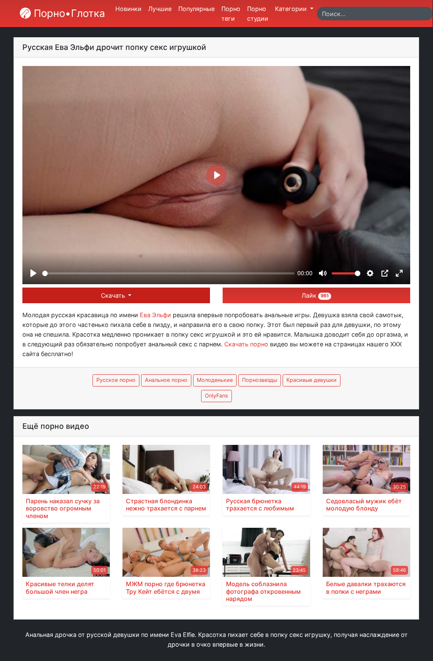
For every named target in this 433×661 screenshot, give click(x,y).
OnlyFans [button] (216, 395)
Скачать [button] (114, 295)
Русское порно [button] (116, 380)
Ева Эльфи (155, 314)
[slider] (168, 273)
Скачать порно (246, 344)
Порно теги (230, 13)
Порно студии (257, 13)
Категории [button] (291, 8)
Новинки (128, 8)
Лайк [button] (315, 295)
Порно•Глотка (68, 13)
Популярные (196, 8)
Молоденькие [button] (215, 380)
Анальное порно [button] (166, 380)
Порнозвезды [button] (259, 380)
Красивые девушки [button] (311, 380)
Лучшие (160, 8)
